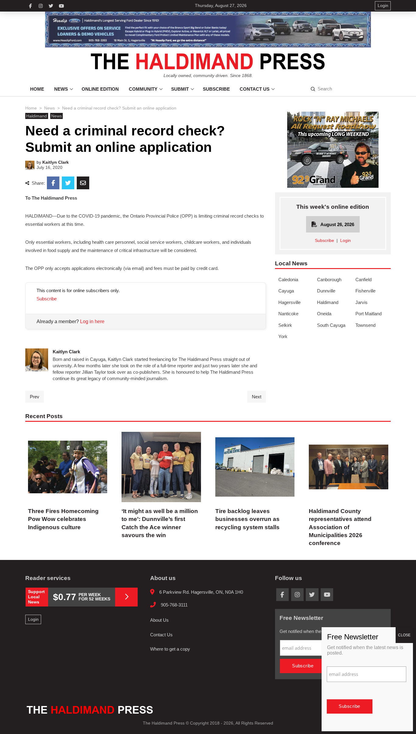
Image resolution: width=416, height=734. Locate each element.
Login (345, 240)
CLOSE (404, 635)
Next (256, 396)
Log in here (92, 321)
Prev (34, 396)
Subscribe (47, 298)
